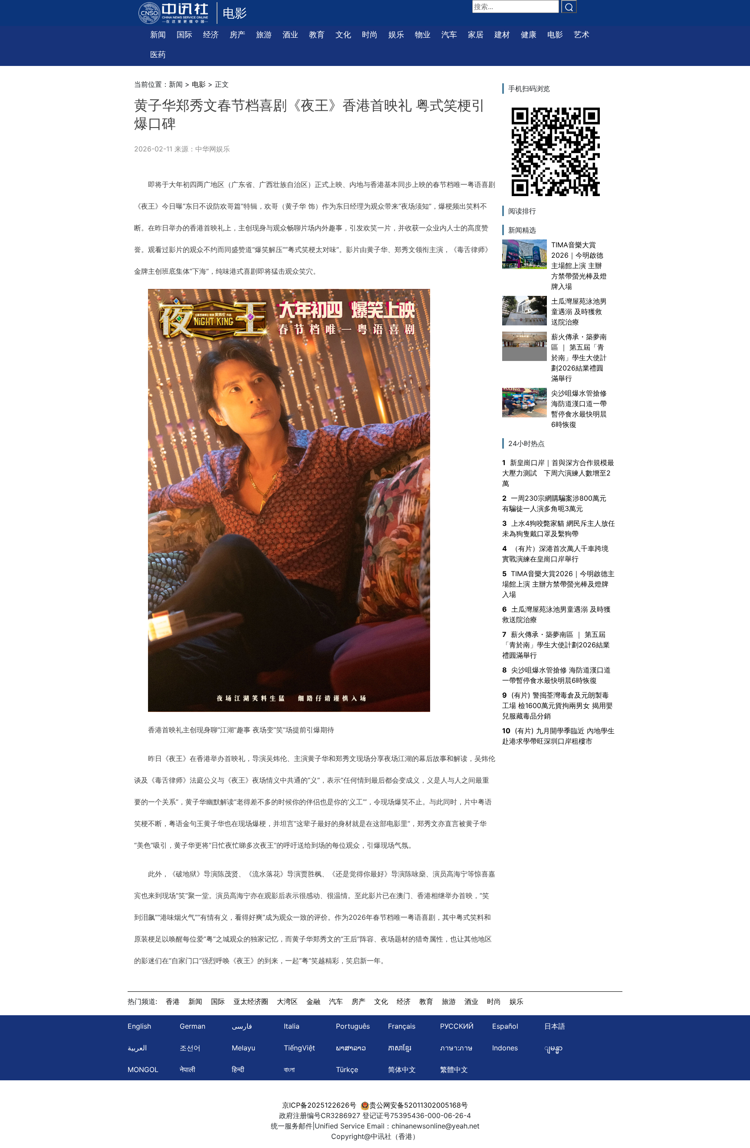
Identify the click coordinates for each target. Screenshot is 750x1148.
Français (401, 1026)
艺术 (581, 34)
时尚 (370, 34)
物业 (423, 34)
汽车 (449, 34)
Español (505, 1026)
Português (353, 1026)
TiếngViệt (299, 1047)
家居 (476, 34)
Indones (505, 1047)
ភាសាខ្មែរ (399, 1047)
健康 (528, 34)
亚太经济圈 (251, 1001)
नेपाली (187, 1069)
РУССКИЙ (457, 1026)
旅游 (264, 34)
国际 (184, 34)
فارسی (242, 1026)
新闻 (158, 34)
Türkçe (347, 1069)
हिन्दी (238, 1069)
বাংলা (289, 1069)
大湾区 (287, 1001)
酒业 (290, 34)
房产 (237, 34)
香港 (173, 1001)
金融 (313, 1001)
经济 (211, 34)
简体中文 (402, 1069)
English (139, 1026)
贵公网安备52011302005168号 (418, 1105)
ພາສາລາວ (351, 1047)
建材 (502, 34)
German (192, 1026)
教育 (317, 34)
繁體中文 (454, 1069)
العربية (137, 1047)
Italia (291, 1026)
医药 (158, 54)
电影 (555, 34)
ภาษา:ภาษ (456, 1047)
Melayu (243, 1047)
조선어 (190, 1047)
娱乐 (396, 34)
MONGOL (143, 1069)
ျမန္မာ (553, 1047)
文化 (343, 34)
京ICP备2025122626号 (319, 1105)
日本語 (554, 1026)
